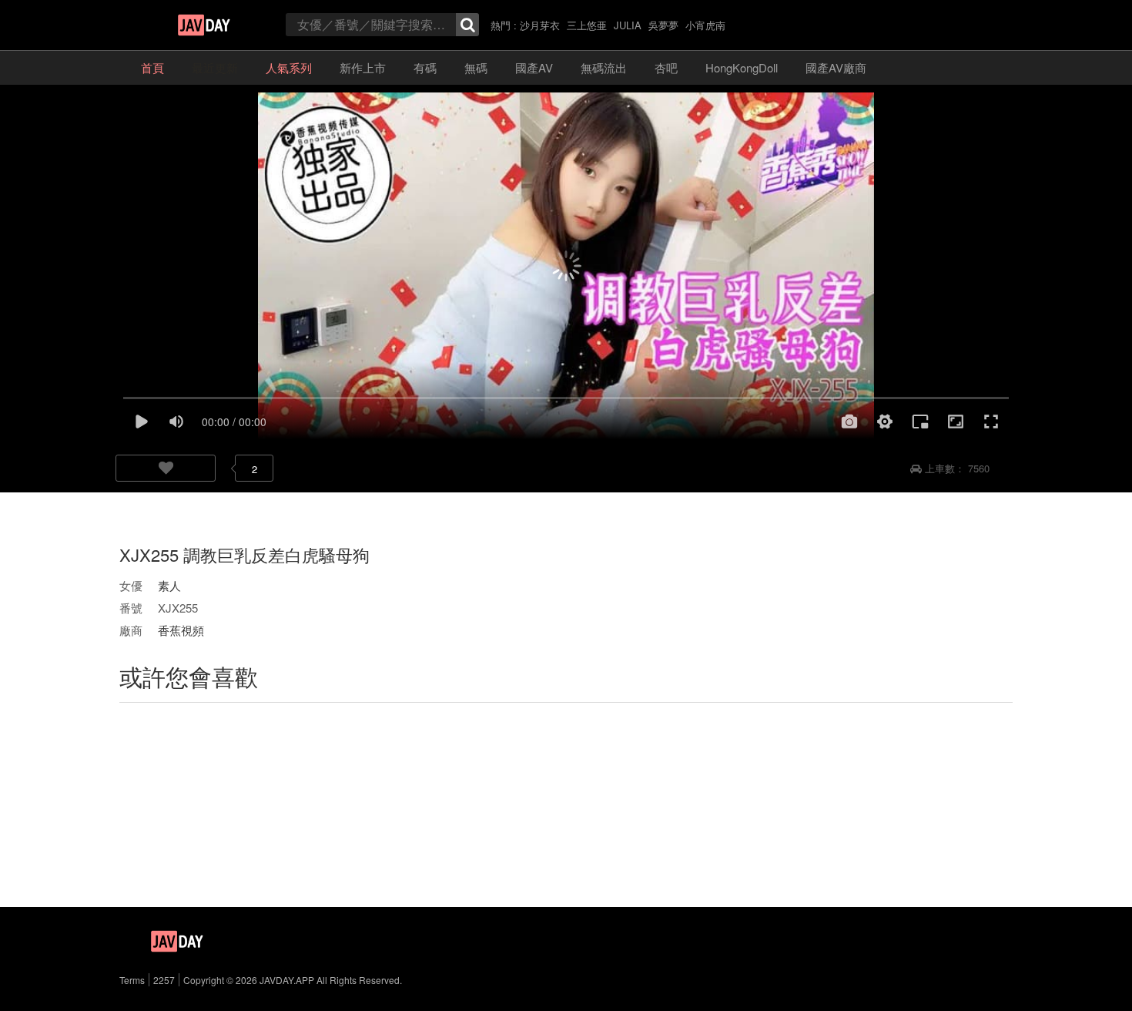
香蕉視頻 (181, 630)
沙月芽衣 (540, 25)
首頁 (152, 67)
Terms (132, 979)
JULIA (627, 25)
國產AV (534, 67)
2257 (164, 979)
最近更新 (215, 67)
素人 (169, 585)
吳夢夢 (663, 25)
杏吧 (666, 67)
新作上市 (363, 67)
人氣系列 (289, 67)
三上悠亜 (587, 25)
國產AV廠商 (835, 67)
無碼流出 (604, 67)
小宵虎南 (705, 25)
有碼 (425, 67)
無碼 (475, 67)
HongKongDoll (741, 67)
